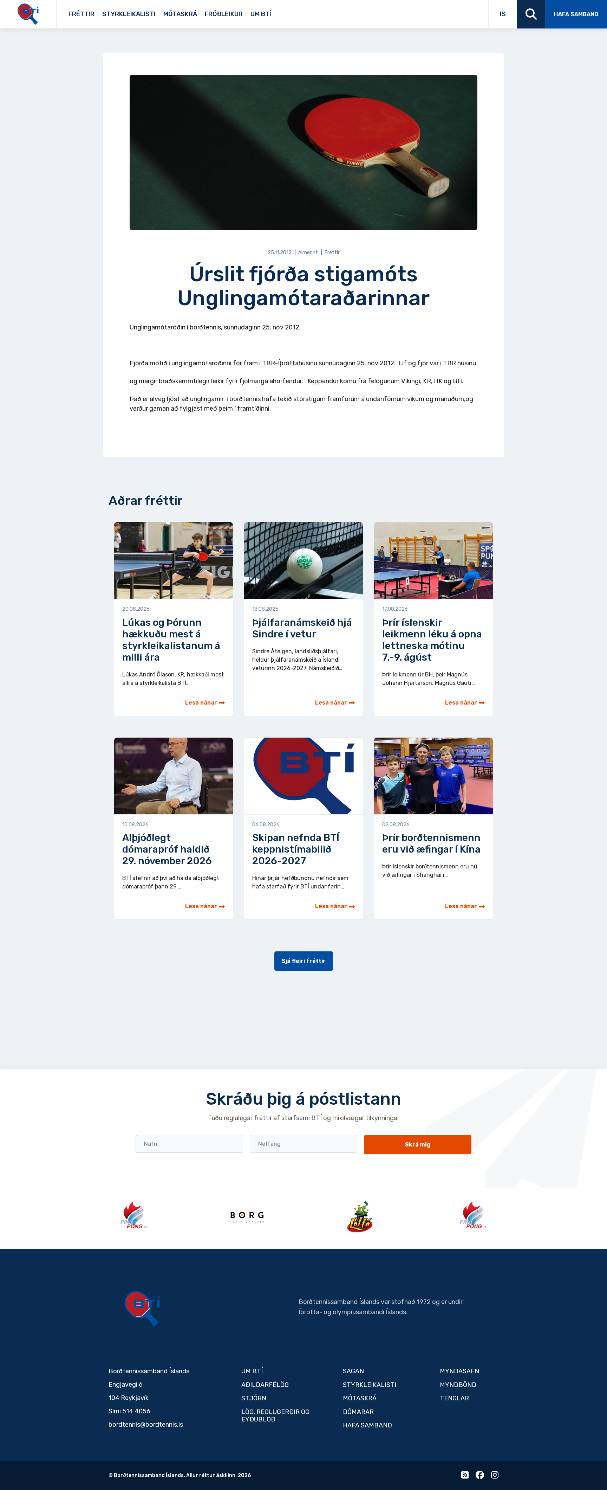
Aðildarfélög (265, 1385)
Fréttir (81, 14)
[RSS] (465, 1476)
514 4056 (136, 1411)
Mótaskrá (180, 14)
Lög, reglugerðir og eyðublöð (275, 1416)
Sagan (276, 11)
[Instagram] (494, 1476)
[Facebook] (480, 1476)
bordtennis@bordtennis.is (146, 1424)
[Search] (531, 14)
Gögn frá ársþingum (328, 11)
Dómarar (358, 1412)
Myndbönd (458, 1385)
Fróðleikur (224, 14)
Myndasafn (459, 1371)
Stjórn (253, 1398)
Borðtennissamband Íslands (142, 1309)
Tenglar (285, 11)
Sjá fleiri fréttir (304, 961)
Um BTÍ (260, 14)
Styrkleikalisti (129, 14)
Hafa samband (576, 14)
